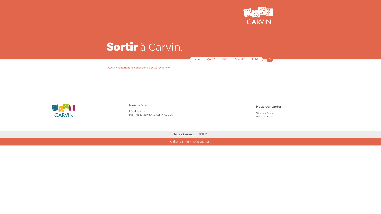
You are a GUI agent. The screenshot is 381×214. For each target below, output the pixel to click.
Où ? (225, 59)
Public (255, 59)
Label (196, 59)
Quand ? (240, 59)
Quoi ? (211, 59)
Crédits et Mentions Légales (190, 141)
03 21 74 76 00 (264, 112)
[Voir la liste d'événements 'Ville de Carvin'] (145, 46)
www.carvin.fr (264, 116)
